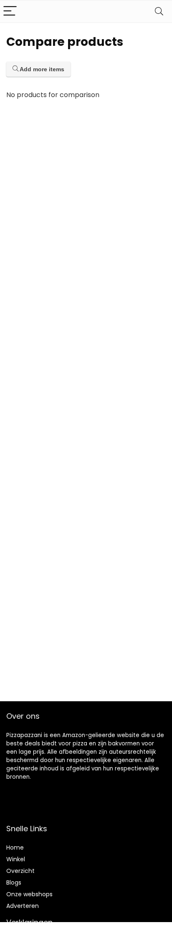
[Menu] (10, 11)
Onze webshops (29, 894)
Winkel (15, 859)
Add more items (41, 69)
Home (15, 847)
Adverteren (22, 906)
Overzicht (20, 871)
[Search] (159, 11)
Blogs (13, 882)
